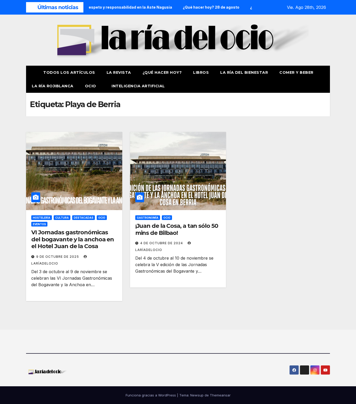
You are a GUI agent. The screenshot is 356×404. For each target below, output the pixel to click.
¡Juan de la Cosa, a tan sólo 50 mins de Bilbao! (176, 229)
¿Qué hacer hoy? (162, 72)
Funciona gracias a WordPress (151, 395)
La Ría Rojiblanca (52, 86)
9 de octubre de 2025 (58, 257)
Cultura (62, 217)
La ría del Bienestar (244, 72)
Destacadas (83, 217)
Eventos (39, 224)
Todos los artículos (69, 72)
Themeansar (220, 395)
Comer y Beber (296, 72)
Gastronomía (147, 217)
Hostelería (41, 217)
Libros (201, 72)
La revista (119, 72)
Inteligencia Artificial (138, 86)
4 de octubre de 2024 (162, 243)
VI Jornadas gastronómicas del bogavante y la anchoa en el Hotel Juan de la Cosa (72, 239)
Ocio (91, 86)
